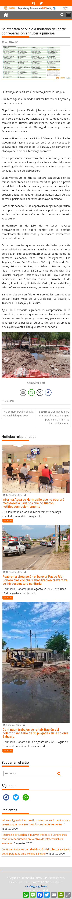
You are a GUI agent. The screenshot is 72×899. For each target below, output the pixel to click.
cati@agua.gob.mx (36, 886)
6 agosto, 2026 (13, 724)
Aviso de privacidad (36, 890)
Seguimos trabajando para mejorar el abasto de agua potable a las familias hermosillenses (54, 417)
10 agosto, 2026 (13, 571)
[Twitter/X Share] (40, 392)
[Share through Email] (23, 392)
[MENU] (68, 14)
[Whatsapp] (26, 797)
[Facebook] (6, 797)
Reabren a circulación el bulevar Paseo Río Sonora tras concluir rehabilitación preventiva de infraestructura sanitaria (34, 839)
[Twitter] (16, 797)
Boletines (9, 400)
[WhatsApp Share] (31, 392)
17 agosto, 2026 (13, 494)
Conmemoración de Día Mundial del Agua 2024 (18, 413)
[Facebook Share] (48, 392)
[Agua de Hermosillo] (36, 9)
